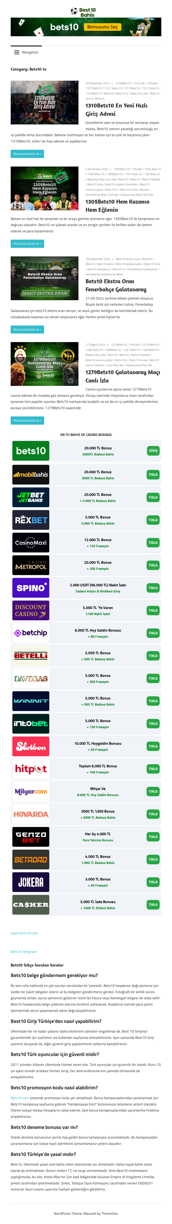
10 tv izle (139, 83)
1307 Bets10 (133, 174)
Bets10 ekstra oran (128, 259)
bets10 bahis (105, 264)
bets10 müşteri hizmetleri (122, 184)
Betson (99, 98)
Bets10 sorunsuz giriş (99, 360)
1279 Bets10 (150, 344)
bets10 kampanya (98, 269)
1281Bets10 (150, 350)
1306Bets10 (114, 174)
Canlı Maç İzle (115, 365)
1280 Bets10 (94, 350)
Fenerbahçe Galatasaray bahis (104, 274)
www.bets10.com (24, 933)
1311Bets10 (132, 88)
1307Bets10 (152, 174)
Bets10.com (20, 1098)
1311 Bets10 (113, 88)
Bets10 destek (151, 179)
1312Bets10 (94, 93)
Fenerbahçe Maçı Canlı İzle (102, 194)
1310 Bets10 (94, 88)
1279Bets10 (119, 344)
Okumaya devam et (26, 153)
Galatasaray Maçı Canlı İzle (136, 194)
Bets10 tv (122, 93)
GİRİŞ (153, 450)
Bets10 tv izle (139, 93)
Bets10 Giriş (95, 184)
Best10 (123, 179)
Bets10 (108, 93)
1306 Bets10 (95, 174)
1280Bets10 (113, 350)
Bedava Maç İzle (95, 355)
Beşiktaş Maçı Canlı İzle (101, 179)
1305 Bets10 (152, 169)
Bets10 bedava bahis (129, 264)
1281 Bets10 (131, 350)
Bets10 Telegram (24, 951)
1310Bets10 (123, 83)
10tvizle (152, 83)
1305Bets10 (121, 169)
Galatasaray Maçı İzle (139, 365)
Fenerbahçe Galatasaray (142, 269)
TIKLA (153, 474)
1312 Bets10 (150, 88)
